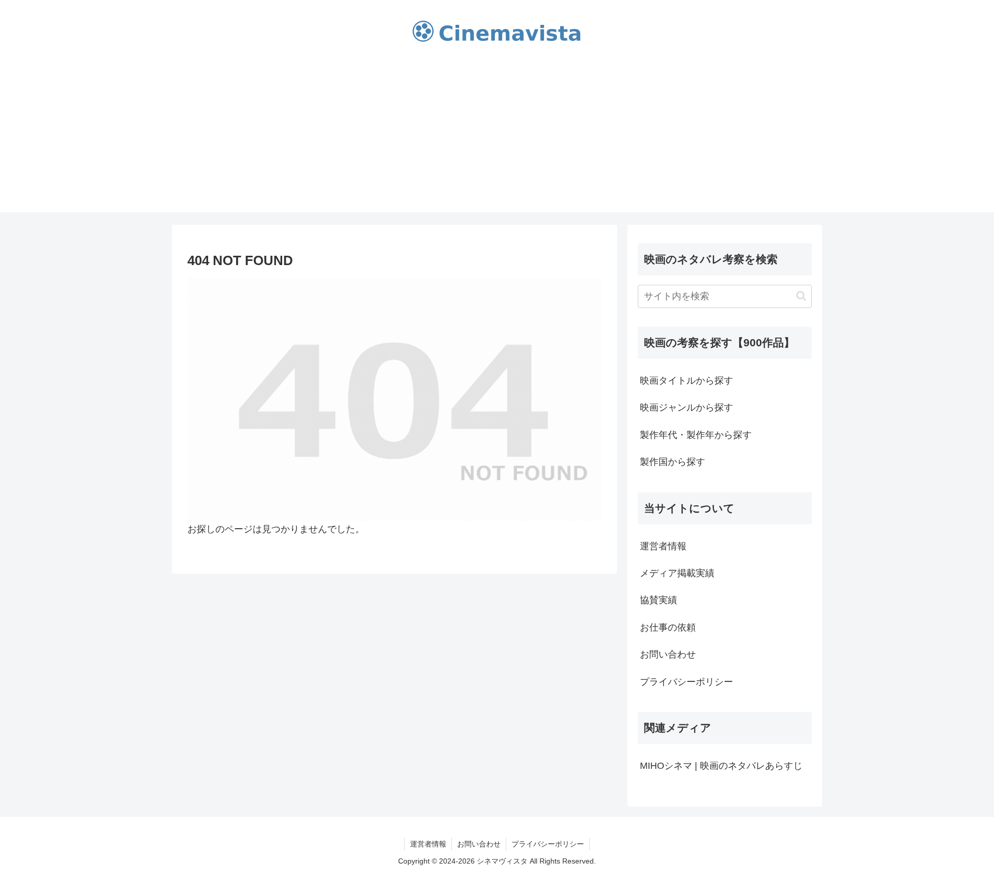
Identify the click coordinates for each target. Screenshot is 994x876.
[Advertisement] (497, 139)
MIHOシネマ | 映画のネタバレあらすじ (721, 766)
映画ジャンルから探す (686, 407)
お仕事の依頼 (668, 627)
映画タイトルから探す (686, 380)
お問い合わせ (668, 654)
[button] (801, 296)
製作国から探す (672, 462)
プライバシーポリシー (686, 682)
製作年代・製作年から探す (696, 435)
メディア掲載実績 (677, 573)
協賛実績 (658, 600)
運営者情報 (663, 546)
